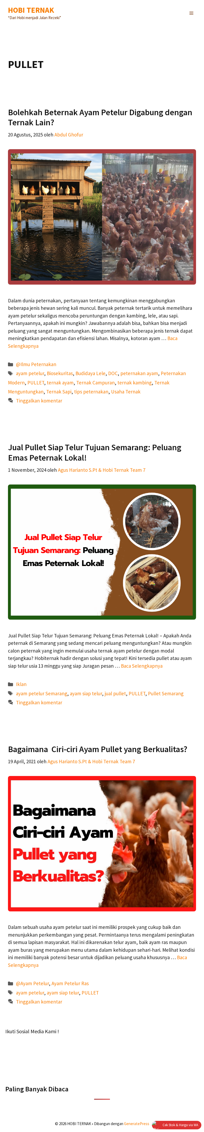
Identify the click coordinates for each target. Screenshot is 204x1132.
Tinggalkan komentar (39, 400)
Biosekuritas (60, 373)
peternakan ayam (139, 373)
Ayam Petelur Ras (70, 983)
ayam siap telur (86, 693)
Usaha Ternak (126, 391)
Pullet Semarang (166, 693)
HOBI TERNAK (31, 10)
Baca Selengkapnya (142, 666)
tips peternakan (91, 391)
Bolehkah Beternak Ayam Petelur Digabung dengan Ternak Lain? (100, 117)
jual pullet (115, 693)
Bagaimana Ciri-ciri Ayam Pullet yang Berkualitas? (97, 749)
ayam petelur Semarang (41, 693)
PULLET (35, 382)
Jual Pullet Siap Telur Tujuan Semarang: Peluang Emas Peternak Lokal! (94, 452)
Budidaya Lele (90, 373)
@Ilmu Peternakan (36, 364)
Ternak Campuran (95, 382)
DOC (113, 373)
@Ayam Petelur (32, 983)
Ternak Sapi (58, 391)
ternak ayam (60, 382)
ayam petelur (30, 373)
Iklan (21, 684)
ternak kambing (134, 382)
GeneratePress (136, 1123)
